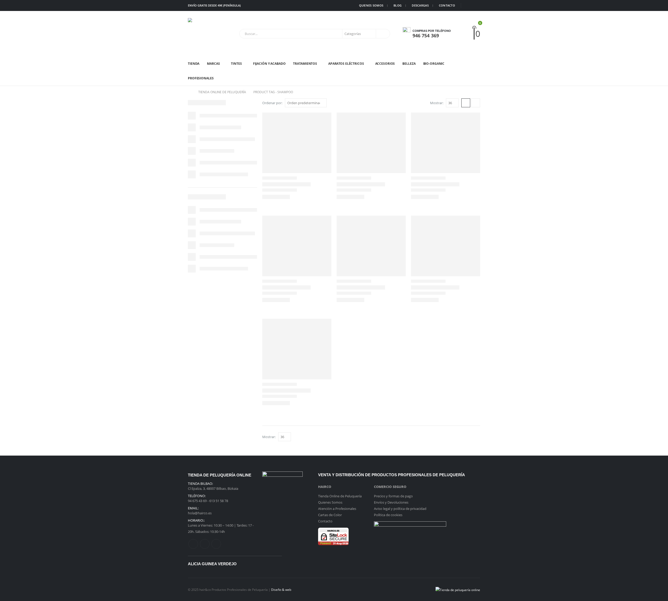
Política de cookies (388, 514)
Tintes (236, 63)
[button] (465, 102)
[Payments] (458, 589)
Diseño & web (281, 589)
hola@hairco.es (200, 513)
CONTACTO (447, 5)
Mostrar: (436, 103)
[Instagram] (476, 5)
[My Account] (465, 33)
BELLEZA (408, 63)
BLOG (397, 5)
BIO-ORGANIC (434, 63)
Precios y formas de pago (393, 496)
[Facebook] (468, 5)
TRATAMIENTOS (305, 63)
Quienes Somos (330, 502)
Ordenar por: (272, 103)
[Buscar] (382, 33)
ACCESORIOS (385, 63)
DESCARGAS (420, 5)
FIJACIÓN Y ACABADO (269, 63)
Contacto (325, 521)
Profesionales (200, 78)
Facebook (193, 544)
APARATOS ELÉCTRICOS (346, 63)
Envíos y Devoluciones (391, 502)
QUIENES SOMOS (371, 5)
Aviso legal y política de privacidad (400, 508)
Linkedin (216, 544)
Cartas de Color (330, 514)
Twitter (205, 544)
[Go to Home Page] (189, 92)
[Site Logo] (203, 33)
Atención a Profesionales (337, 508)
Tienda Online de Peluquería (340, 496)
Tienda (193, 63)
